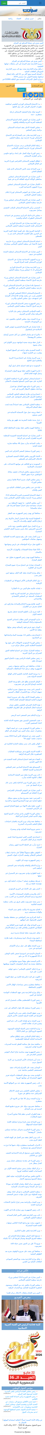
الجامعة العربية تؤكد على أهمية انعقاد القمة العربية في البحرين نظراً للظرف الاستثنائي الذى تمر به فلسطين (22, 233)
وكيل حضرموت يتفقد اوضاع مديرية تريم (25, 933)
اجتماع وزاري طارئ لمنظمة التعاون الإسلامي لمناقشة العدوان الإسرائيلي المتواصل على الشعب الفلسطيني (24, 396)
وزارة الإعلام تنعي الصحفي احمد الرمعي (25, 715)
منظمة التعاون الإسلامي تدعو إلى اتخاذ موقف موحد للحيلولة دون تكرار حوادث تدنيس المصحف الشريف (24, 1194)
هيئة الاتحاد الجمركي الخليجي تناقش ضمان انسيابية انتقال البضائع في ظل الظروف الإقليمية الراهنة (24, 707)
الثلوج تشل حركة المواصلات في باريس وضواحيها (22, 544)
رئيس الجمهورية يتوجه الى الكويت (28, 860)
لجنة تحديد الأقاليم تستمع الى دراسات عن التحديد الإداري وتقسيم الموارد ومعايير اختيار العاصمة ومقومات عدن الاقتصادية (21, 1404)
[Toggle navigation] (40, 3)
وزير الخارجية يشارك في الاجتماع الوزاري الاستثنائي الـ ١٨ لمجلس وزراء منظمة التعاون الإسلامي (25, 269)
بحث (4, 3)
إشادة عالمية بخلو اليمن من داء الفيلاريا (26, 588)
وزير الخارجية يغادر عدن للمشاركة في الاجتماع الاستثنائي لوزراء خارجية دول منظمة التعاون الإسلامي (24, 137)
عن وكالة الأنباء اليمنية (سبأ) (31, 1420)
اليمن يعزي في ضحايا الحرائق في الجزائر (28, 43)
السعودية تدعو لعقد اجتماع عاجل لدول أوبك (24, 365)
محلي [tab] (39, 18)
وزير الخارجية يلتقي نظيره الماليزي (27, 1230)
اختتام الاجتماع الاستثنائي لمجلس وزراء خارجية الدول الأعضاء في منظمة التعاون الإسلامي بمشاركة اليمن (23, 244)
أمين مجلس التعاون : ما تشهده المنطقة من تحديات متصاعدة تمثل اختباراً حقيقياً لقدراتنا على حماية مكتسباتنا (24, 505)
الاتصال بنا (22, 1422)
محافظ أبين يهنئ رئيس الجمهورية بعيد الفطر (24, 513)
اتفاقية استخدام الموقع (12, 1420)
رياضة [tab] (10, 18)
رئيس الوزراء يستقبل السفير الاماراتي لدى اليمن (22, 451)
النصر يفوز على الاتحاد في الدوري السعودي (24, 889)
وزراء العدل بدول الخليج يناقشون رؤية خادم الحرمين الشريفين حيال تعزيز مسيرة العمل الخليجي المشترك (23, 528)
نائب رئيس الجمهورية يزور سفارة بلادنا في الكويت (22, 1210)
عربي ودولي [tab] (29, 18)
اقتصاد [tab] (18, 18)
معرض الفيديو (22, 1297)
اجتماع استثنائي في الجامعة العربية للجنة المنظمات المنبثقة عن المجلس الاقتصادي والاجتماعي (26, 596)
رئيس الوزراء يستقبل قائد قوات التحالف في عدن (22, 1008)
